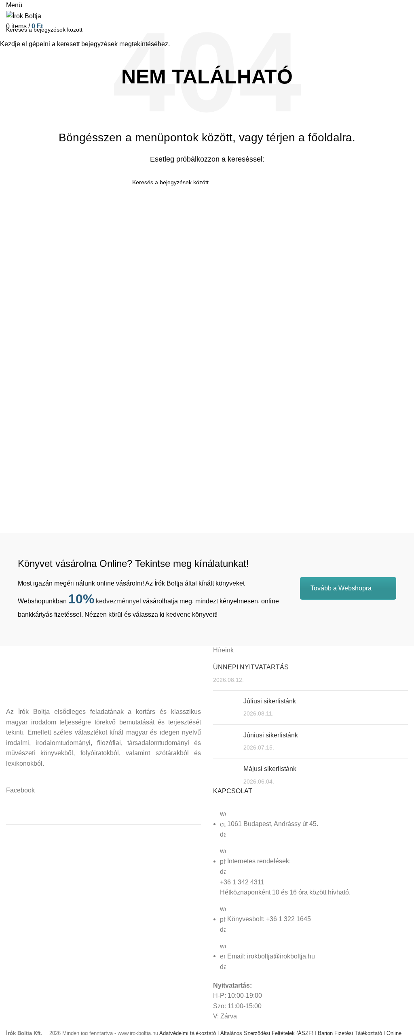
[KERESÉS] (403, 29)
